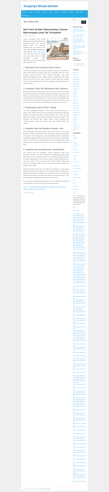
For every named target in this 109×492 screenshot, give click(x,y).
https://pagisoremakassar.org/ (79, 229)
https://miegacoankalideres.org (79, 301)
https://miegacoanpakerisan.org (79, 474)
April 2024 (75, 124)
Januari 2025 (75, 105)
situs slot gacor (76, 210)
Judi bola (37, 12)
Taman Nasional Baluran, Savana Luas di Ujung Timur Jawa (79, 31)
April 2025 (75, 98)
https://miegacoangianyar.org (79, 335)
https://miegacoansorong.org (79, 332)
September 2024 (76, 112)
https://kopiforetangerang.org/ (79, 226)
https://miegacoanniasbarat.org (79, 397)
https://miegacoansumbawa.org (79, 437)
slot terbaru (75, 174)
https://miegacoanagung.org (79, 267)
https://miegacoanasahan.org (79, 418)
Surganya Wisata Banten (41, 6)
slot (73, 140)
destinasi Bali (33, 187)
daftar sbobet (75, 195)
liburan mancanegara (43, 187)
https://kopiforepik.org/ (78, 244)
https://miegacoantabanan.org (79, 403)
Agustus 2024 (76, 115)
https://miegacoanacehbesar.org (79, 404)
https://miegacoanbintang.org (79, 375)
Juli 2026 (75, 74)
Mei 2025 (75, 96)
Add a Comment (28, 192)
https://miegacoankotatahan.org (79, 274)
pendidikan (75, 138)
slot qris (74, 156)
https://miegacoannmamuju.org (79, 392)
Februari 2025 (76, 103)
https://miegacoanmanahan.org (79, 358)
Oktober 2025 (76, 84)
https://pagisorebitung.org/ (78, 237)
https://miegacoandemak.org (79, 450)
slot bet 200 (75, 186)
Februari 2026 (76, 77)
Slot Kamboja (79, 12)
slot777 (74, 183)
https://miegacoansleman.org (79, 337)
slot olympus (75, 171)
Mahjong (71, 12)
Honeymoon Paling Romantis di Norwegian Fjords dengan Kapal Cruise (79, 47)
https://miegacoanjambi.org (78, 330)
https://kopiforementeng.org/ (79, 242)
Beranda (24, 12)
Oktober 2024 (76, 110)
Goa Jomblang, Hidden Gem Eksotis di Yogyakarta (79, 35)
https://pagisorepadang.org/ (78, 239)
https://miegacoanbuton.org (78, 413)
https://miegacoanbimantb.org (79, 391)
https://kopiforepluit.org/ (78, 245)
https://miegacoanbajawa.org (79, 379)
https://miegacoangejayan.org (80, 253)
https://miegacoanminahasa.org (79, 333)
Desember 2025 (76, 79)
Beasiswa (44, 12)
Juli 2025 (75, 91)
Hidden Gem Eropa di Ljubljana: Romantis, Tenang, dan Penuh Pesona (79, 52)
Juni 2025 (75, 93)
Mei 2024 (75, 122)
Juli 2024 (75, 117)
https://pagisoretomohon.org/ (79, 235)
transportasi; (75, 142)
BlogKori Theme (47, 488)
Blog (50, 12)
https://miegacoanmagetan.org (79, 399)
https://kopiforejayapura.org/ (79, 219)
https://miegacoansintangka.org (79, 377)
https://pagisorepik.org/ (78, 227)
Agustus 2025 (76, 89)
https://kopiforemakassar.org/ (79, 249)
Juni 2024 (75, 119)
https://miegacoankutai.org (78, 438)
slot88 (74, 192)
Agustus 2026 (76, 72)
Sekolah (56, 12)
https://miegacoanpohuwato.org (79, 363)
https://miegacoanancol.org (78, 469)
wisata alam (75, 149)
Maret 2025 (75, 100)
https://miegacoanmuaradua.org (79, 318)
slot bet (74, 159)
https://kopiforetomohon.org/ (79, 247)
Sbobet (31, 12)
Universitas (64, 12)
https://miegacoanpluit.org (78, 310)
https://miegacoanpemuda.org (79, 255)
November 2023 (76, 126)
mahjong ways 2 (76, 165)
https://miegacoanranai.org (78, 272)
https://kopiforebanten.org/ (78, 214)
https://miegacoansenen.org (79, 281)
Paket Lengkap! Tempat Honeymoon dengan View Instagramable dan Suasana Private (78, 41)
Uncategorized (76, 145)
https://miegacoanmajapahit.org (79, 355)
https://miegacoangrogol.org (79, 299)
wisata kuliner (76, 152)
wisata (74, 147)
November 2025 (76, 81)
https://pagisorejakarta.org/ (78, 231)
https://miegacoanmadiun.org (79, 476)
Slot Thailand (25, 15)
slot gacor (75, 63)
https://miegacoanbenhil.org (79, 289)
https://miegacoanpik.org (78, 308)
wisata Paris (41, 189)
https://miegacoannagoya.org (79, 338)
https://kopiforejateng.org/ (78, 215)
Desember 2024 (76, 108)
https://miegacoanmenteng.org (79, 306)
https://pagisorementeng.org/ (79, 233)
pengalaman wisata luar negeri (57, 187)
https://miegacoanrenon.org (78, 257)
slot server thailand (77, 168)
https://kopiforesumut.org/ (78, 217)
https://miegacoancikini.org (78, 291)
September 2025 (76, 86)
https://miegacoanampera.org (80, 277)
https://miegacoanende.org (79, 265)
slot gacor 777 (76, 162)
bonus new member (77, 177)
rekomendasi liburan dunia (30, 189)
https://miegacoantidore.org (78, 269)
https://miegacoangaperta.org (79, 347)
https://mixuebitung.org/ (78, 220)
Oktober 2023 (76, 129)
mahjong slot (75, 189)
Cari (74, 19)
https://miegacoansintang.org (79, 259)
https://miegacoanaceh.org (78, 270)
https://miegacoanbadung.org (79, 401)
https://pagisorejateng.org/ (78, 240)
